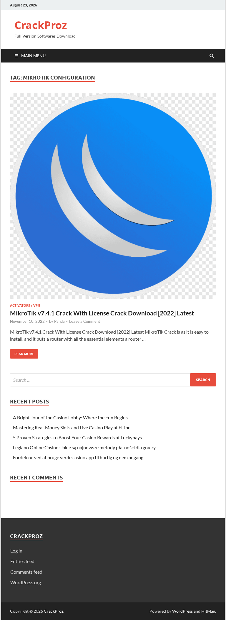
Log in (16, 550)
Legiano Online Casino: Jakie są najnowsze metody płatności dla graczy (84, 447)
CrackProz (40, 25)
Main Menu (33, 55)
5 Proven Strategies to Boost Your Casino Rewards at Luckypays (77, 437)
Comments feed (26, 572)
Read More (22, 352)
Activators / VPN (25, 305)
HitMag (208, 611)
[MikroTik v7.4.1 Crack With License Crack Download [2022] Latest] (113, 198)
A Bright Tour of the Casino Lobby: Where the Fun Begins (70, 417)
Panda (59, 321)
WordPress (182, 611)
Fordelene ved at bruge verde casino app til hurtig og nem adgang (78, 457)
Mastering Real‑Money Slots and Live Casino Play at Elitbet (72, 427)
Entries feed (22, 561)
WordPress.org (25, 582)
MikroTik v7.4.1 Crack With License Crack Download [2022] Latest (102, 313)
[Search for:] (113, 379)
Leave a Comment (84, 321)
